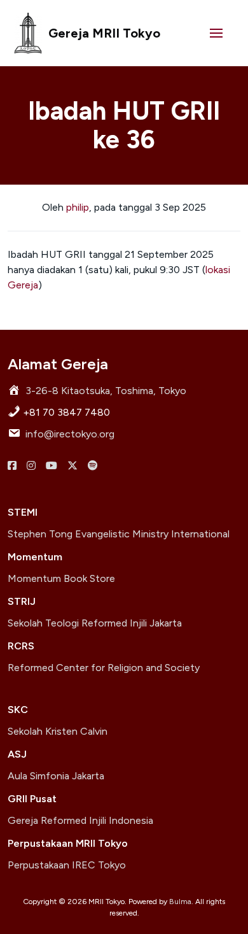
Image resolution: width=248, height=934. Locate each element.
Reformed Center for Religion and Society (104, 668)
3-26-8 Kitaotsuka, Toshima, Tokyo (105, 391)
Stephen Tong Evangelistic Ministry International (119, 534)
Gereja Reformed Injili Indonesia (80, 820)
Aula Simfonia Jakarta (56, 776)
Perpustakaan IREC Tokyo (67, 865)
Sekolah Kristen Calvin (57, 731)
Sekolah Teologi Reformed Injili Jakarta (95, 623)
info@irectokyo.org (69, 434)
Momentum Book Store (61, 578)
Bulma (180, 901)
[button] (216, 33)
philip (77, 207)
